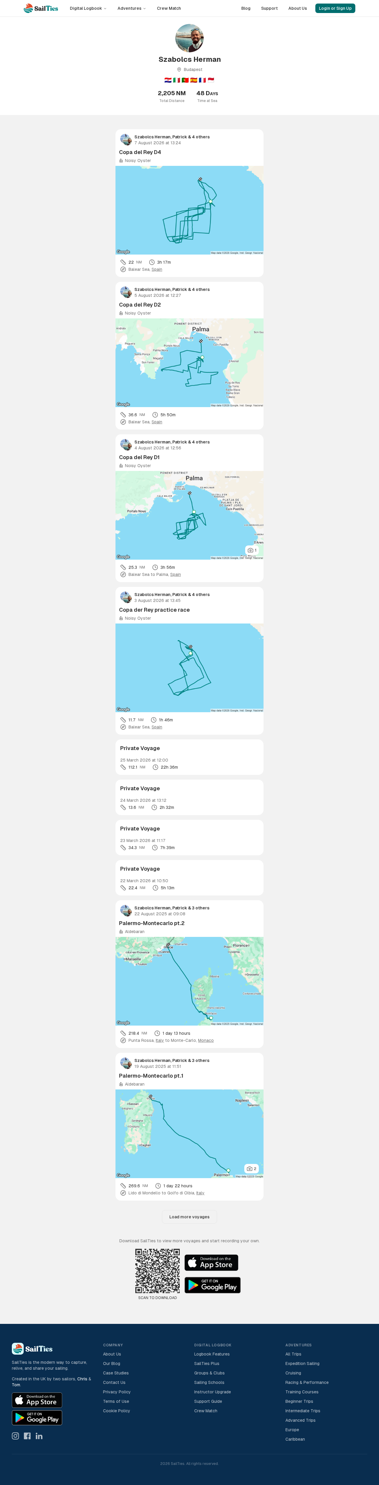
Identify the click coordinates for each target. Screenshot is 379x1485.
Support (269, 8)
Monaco (206, 1040)
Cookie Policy (116, 1410)
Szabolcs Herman (152, 137)
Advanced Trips (300, 1420)
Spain (157, 269)
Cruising (293, 1373)
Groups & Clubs (209, 1373)
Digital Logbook (86, 8)
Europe (292, 1429)
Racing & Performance (307, 1382)
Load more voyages (189, 1216)
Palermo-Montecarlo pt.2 (151, 923)
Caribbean (295, 1439)
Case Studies (116, 1373)
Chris (82, 1379)
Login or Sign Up (335, 8)
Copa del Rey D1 (139, 457)
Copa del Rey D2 (140, 305)
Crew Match (169, 8)
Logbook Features (212, 1354)
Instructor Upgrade (212, 1392)
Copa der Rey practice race (154, 610)
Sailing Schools (209, 1382)
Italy (160, 1040)
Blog (245, 8)
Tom (16, 1384)
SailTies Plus (206, 1363)
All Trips (293, 1354)
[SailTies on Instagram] (15, 1435)
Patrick (179, 137)
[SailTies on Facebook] (27, 1435)
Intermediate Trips (302, 1410)
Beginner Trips (299, 1401)
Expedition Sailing (302, 1363)
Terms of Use (116, 1401)
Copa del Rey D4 (140, 152)
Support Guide (208, 1401)
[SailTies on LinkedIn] (39, 1435)
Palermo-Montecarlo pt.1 (151, 1076)
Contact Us (114, 1382)
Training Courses (302, 1392)
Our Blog (111, 1363)
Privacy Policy (117, 1392)
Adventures (130, 8)
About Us (297, 8)
